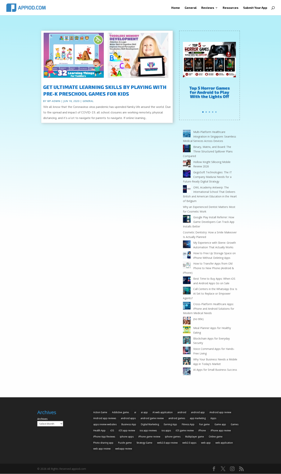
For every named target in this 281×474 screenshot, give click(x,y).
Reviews (207, 7)
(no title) (198, 319)
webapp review (123, 448)
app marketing (198, 418)
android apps (128, 418)
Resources (230, 7)
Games (234, 424)
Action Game (100, 412)
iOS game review (185, 430)
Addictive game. (120, 412)
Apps (213, 418)
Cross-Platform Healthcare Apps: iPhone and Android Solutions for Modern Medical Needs (208, 308)
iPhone (202, 430)
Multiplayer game (194, 436)
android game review (152, 418)
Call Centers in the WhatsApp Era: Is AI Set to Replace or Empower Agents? (210, 293)
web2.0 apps (189, 442)
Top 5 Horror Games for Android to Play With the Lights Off (209, 92)
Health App (99, 430)
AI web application (163, 412)
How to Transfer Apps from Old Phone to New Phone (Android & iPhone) (208, 268)
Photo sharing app (103, 442)
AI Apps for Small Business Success (215, 369)
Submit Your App (255, 7)
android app (198, 412)
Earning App (170, 424)
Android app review (220, 412)
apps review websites (105, 424)
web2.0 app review (167, 442)
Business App (128, 424)
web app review (101, 448)
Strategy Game (144, 442)
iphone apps (127, 436)
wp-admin (53, 101)
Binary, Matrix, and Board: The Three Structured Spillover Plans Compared (208, 151)
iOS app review (127, 430)
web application (224, 442)
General (191, 7)
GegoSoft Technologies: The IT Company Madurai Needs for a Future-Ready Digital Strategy (207, 176)
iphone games (172, 436)
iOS (112, 430)
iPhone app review (221, 430)
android (181, 412)
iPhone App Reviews (104, 436)
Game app (220, 424)
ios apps (166, 430)
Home (175, 7)
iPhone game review (149, 436)
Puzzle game (125, 442)
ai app (144, 412)
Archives (42, 419)
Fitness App (188, 424)
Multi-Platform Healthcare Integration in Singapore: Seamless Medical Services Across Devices (209, 136)
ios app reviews (148, 430)
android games (176, 418)
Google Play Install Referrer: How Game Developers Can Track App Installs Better (208, 221)
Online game (216, 436)
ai (135, 412)
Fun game (204, 424)
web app (206, 442)
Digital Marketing (150, 424)
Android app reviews (104, 418)
